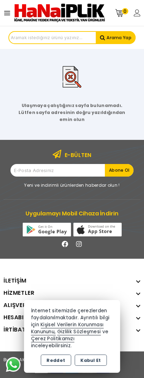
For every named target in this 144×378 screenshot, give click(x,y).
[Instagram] (79, 244)
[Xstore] (59, 13)
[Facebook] (65, 244)
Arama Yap (119, 38)
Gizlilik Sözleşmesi (79, 331)
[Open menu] (8, 13)
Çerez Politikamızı (52, 338)
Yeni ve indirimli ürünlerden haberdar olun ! (72, 185)
